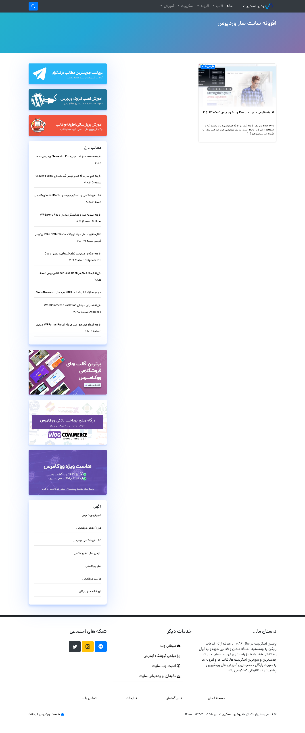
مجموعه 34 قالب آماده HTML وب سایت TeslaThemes (68, 293)
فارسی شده (208, 67)
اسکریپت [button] (187, 6)
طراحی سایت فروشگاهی (87, 553)
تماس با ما (88, 698)
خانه (228, 6)
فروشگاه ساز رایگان (90, 592)
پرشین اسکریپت (254, 6)
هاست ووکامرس (91, 579)
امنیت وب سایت (164, 666)
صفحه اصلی (216, 698)
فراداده (33, 714)
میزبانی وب (168, 646)
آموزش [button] (168, 6)
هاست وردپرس (49, 714)
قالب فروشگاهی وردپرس (87, 541)
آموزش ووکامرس (91, 515)
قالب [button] (219, 6)
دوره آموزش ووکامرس (88, 528)
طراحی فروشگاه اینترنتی (160, 656)
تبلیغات (131, 698)
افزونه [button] (204, 6)
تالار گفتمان (174, 698)
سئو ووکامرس (93, 566)
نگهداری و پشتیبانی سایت (158, 676)
